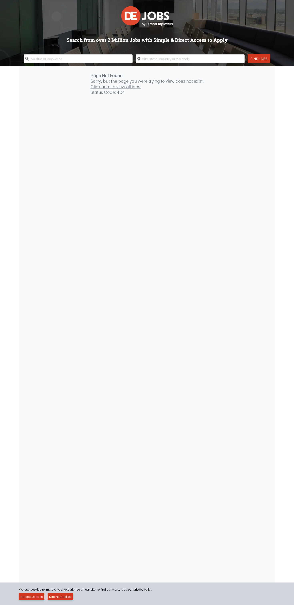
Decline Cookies (60, 596)
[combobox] (78, 58)
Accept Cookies (32, 596)
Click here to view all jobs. (116, 87)
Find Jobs (259, 58)
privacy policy (142, 589)
